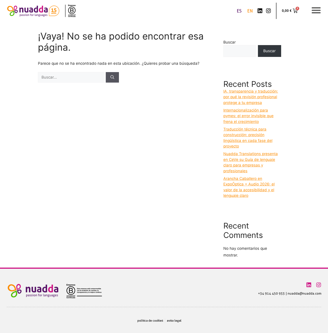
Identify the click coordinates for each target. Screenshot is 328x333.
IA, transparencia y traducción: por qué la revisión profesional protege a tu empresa (250, 97)
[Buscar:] (72, 77)
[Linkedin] (260, 10)
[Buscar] (112, 77)
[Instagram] (268, 10)
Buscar (229, 42)
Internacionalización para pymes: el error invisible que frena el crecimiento (248, 116)
